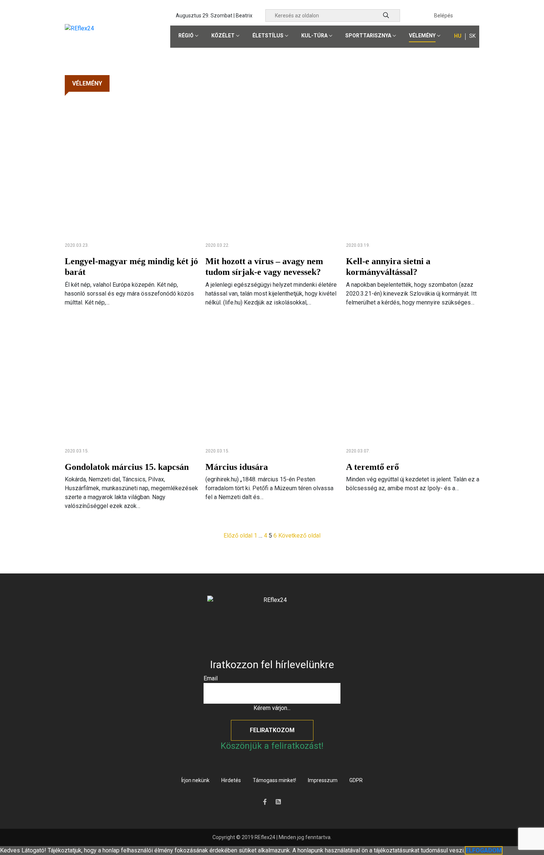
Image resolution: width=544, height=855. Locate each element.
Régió (186, 35)
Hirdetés (231, 780)
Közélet (223, 35)
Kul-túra (314, 35)
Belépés (443, 15)
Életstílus (267, 35)
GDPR (356, 780)
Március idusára (236, 467)
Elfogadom (484, 850)
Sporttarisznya (368, 35)
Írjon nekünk (195, 780)
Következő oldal (299, 535)
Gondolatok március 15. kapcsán (127, 467)
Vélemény (422, 35)
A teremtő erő (372, 467)
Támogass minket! (274, 780)
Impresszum (323, 780)
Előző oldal (238, 535)
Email (211, 678)
